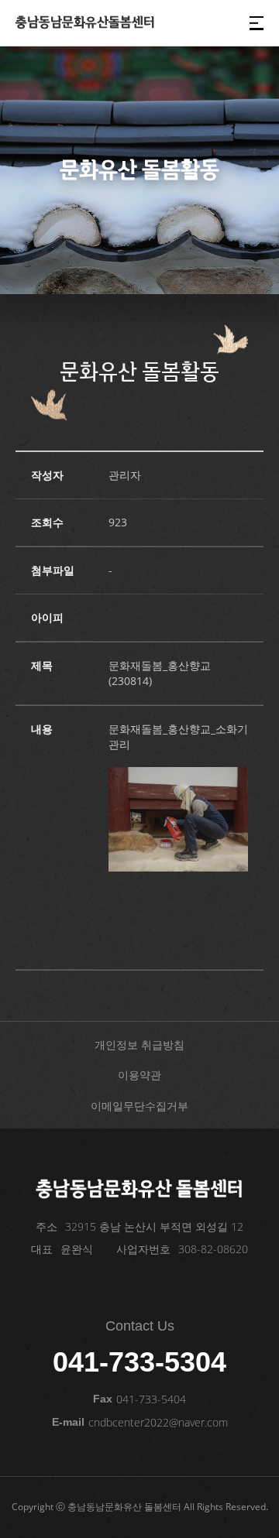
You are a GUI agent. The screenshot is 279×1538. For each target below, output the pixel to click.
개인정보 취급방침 (139, 1044)
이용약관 (139, 1074)
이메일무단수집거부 (139, 1105)
